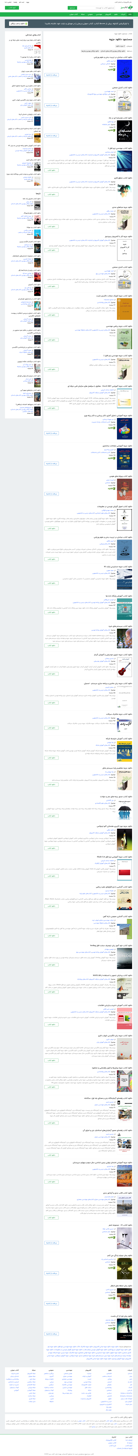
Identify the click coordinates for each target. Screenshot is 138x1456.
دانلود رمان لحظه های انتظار (121, 1286)
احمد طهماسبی (109, 91)
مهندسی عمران (67, 1376)
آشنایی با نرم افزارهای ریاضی (74, 899)
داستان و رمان (14, 1376)
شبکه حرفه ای (89, 754)
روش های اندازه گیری (81, 282)
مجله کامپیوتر (31, 1374)
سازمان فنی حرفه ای (105, 401)
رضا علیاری (110, 1166)
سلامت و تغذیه (49, 1388)
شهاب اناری (28, 103)
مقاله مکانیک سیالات (102, 723)
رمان (130, 1376)
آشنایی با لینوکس (84, 841)
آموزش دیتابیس (103, 608)
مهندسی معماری (67, 1379)
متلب (63, 899)
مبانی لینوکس (93, 838)
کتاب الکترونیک (111, 1440)
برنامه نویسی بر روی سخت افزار (58, 958)
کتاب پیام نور (97, 902)
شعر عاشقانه (106, 124)
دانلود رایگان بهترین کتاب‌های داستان (22, 204)
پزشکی (110, 1379)
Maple (47, 899)
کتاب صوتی (73, 14)
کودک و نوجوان (49, 1390)
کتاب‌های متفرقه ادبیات (26, 352)
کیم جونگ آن (27, 365)
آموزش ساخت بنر (54, 869)
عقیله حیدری (109, 891)
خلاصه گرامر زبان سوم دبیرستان (73, 1048)
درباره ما (129, 1443)
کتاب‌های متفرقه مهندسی (83, 330)
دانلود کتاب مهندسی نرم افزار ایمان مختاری (64, 163)
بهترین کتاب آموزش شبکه (65, 751)
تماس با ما (8, 2)
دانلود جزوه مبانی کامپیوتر (67, 246)
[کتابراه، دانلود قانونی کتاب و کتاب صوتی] (111, 70)
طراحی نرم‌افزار (93, 365)
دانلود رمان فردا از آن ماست (121, 1316)
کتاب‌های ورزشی (28, 381)
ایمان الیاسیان (109, 1197)
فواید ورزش (100, 552)
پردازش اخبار (100, 524)
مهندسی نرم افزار (96, 160)
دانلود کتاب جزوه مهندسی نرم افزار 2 (118, 355)
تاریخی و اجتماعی (13, 1382)
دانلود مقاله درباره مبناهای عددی (59, 219)
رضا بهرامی (110, 742)
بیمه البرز (58, 809)
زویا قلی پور (27, 288)
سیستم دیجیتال (74, 958)
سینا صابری (28, 134)
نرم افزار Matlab (61, 985)
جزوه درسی (81, 723)
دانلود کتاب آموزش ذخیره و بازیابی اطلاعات (115, 1005)
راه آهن (56, 929)
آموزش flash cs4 (95, 869)
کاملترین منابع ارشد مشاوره (85, 1083)
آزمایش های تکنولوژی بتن (101, 1113)
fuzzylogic (78, 187)
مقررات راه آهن (104, 929)
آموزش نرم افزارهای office (64, 401)
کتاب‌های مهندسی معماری (85, 1199)
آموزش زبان (128, 1402)
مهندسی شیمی (67, 1388)
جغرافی (109, 1385)
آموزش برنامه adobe (83, 869)
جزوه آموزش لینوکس (62, 1356)
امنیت (89, 1379)
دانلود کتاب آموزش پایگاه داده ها (119, 596)
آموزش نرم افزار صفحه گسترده (69, 398)
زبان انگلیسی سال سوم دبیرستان (82, 1053)
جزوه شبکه (52, 751)
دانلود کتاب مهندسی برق (71, 279)
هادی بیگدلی (27, 230)
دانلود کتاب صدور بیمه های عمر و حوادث (116, 796)
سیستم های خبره (67, 641)
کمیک (130, 1388)
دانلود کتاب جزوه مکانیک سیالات (119, 714)
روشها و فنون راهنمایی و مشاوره (83, 1077)
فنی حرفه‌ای (106, 94)
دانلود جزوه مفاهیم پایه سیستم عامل (117, 768)
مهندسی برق (68, 1382)
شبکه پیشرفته (99, 754)
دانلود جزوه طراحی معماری (86, 1353)
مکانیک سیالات (72, 723)
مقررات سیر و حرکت (92, 929)
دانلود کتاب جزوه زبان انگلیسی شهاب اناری (115, 1035)
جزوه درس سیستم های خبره (106, 641)
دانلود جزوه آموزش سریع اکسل (98, 404)
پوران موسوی (110, 1320)
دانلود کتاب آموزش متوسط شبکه (119, 738)
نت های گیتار (54, 667)
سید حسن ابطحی (26, 74)
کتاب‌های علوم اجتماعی (103, 513)
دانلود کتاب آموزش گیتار (101, 667)
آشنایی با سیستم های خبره (78, 638)
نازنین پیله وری (109, 450)
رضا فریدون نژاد (26, 46)
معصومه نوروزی (26, 163)
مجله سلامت (31, 1396)
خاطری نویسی (49, 521)
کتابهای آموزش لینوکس (55, 838)
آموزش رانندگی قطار (109, 931)
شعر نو (130, 1382)
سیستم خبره (57, 641)
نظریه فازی (55, 187)
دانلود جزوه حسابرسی (102, 579)
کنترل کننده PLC (110, 282)
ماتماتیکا (57, 899)
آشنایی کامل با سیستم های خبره (98, 638)
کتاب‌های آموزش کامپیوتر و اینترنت (99, 155)
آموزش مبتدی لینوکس (98, 841)
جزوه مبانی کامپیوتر (95, 246)
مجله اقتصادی (31, 1385)
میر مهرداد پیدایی (108, 419)
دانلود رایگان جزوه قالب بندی (106, 1213)
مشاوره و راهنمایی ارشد (102, 1083)
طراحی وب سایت (86, 1393)
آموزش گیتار (84, 667)
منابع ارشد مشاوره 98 (57, 1083)
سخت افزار (88, 1388)
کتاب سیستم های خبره (64, 636)
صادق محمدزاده (109, 300)
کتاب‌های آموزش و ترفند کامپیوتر (99, 393)
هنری (52, 1399)
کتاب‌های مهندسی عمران (102, 1105)
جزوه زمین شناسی (103, 1175)
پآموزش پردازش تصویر (73, 985)
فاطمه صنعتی (27, 177)
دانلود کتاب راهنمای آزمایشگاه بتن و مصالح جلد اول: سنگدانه (108, 1098)
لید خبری (64, 521)
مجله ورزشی (31, 1388)
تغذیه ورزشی (91, 552)
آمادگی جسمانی (105, 64)
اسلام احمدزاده (27, 149)
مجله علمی (32, 1393)
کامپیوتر (108, 14)
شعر (130, 1379)
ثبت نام (21, 2)
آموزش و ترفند (86, 1376)
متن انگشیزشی (89, 308)
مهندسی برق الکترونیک (94, 94)
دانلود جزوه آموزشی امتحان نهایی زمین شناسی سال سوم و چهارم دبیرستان (102, 1162)
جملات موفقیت (79, 308)
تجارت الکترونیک (86, 1385)
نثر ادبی (129, 1390)
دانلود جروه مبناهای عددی (122, 207)
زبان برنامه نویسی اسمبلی (57, 696)
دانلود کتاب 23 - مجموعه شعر (120, 1225)
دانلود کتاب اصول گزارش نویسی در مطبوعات (114, 506)
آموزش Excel (84, 398)
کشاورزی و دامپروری (106, 1404)
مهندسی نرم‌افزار (104, 365)
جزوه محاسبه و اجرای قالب (88, 1213)
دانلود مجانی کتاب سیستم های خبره (85, 641)
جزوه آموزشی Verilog (102, 958)
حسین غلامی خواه (108, 1229)
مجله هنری (32, 1399)
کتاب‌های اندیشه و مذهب (25, 76)
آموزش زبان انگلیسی (84, 1051)
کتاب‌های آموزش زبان (26, 105)
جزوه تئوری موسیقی (73, 667)
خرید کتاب (112, 1446)
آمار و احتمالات (105, 422)
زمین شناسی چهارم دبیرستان (106, 1177)
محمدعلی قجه (27, 393)
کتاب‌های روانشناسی (27, 304)
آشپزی (52, 1376)
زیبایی (52, 1382)
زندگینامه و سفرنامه (126, 1393)
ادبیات (123, 14)
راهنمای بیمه (66, 809)
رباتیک (106, 985)
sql (48, 608)
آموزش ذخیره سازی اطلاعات (80, 1017)
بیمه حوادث (74, 809)
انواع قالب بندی (71, 1208)
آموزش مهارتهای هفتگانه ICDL (99, 398)
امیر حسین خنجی (26, 117)
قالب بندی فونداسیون (84, 1208)
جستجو (72, 8)
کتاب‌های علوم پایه (86, 894)
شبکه (89, 1390)
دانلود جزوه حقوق (116, 1353)
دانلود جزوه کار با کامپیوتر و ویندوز (118, 236)
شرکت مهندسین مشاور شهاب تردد (103, 920)
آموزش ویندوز (53, 246)
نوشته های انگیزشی (58, 308)
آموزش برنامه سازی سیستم (87, 696)
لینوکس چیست (104, 838)
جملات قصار (102, 311)
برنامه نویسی (87, 1382)
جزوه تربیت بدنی (56, 552)
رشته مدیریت (96, 422)
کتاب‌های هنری (28, 48)
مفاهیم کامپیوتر (103, 780)
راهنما (15, 2)
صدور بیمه (101, 809)
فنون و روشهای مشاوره (65, 1077)
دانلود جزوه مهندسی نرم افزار (100, 163)
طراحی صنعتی (68, 1374)
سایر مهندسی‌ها (67, 1393)
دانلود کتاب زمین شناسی (88, 1175)
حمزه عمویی (110, 570)
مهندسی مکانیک (67, 1385)
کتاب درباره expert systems (100, 636)
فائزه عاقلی (110, 830)
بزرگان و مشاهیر (49, 1374)
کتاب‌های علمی (12, 76)
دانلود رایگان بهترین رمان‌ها (25, 62)
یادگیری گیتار (88, 669)
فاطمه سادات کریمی (107, 390)
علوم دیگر (109, 1410)
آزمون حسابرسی (67, 579)
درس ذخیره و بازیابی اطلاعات (61, 1017)
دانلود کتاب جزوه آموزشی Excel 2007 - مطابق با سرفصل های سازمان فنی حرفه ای (100, 386)
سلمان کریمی (109, 687)
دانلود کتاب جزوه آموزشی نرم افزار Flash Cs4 (114, 857)
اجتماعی (107, 483)
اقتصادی (109, 1374)
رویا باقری (111, 122)
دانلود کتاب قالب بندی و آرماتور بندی (117, 1193)
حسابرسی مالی (77, 579)
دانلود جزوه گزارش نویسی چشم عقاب (97, 519)
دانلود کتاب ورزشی (103, 549)
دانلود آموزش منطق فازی (101, 187)
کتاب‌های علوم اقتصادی (102, 803)
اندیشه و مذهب (107, 1376)
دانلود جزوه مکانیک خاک (85, 1347)
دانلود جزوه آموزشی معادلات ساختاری (117, 446)
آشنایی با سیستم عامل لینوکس (68, 841)
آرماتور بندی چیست (103, 1205)
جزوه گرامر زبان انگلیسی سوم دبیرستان (96, 1048)
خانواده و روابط (49, 1379)
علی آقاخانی (110, 800)
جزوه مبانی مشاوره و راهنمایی (76, 1080)
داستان (130, 1374)
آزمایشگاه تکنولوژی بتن (64, 1110)
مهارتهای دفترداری (79, 519)
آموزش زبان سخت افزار (88, 958)
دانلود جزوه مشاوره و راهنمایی (95, 1080)
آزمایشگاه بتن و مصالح (85, 1113)
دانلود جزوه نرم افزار (85, 163)
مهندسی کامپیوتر (92, 401)
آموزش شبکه (91, 751)
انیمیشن (99, 872)
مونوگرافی (57, 521)
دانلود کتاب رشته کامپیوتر (63, 160)
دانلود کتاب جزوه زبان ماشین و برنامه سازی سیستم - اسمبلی (108, 683)
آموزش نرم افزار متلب (97, 985)
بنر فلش (112, 872)
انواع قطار (99, 931)
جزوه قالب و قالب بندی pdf (54, 1211)
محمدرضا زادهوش (26, 302)
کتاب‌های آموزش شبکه (103, 745)
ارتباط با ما (129, 1440)
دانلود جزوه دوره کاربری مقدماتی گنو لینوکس (114, 826)
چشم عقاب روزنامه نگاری (65, 519)
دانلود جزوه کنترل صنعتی (88, 279)
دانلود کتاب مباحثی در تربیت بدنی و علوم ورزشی (113, 57)
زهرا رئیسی (28, 60)
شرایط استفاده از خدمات (124, 1448)
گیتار (90, 667)
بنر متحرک (106, 872)
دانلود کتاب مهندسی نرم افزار (81, 160)
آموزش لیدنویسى (110, 524)
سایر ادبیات (128, 1404)
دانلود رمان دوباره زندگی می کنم (119, 1255)
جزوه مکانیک (90, 723)
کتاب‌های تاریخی (12, 119)
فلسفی (109, 1396)
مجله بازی (32, 1379)
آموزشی (16, 1390)
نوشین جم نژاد (27, 273)
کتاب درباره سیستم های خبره (82, 636)
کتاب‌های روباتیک (82, 979)
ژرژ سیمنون (27, 245)
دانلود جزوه (105, 246)
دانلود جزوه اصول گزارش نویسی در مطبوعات (68, 1350)
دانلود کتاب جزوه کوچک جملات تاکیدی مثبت (114, 296)
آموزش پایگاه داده (92, 608)
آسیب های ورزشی (69, 549)
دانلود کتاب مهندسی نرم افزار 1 (120, 148)
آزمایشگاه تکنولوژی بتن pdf (57, 1142)
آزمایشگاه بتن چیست (92, 1110)
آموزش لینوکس (110, 841)
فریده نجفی (110, 480)
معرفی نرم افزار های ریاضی (84, 902)
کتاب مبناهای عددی (89, 219)
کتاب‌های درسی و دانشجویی (24, 91)
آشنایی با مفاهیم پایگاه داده (58, 608)
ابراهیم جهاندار (109, 949)
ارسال (93, 1427)
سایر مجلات (32, 1402)
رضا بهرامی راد (109, 772)
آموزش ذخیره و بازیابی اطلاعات (99, 1017)
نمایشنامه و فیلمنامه (126, 1396)
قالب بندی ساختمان (98, 1208)
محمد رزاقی (110, 211)
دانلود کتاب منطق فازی (123, 178)
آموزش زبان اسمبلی (72, 696)
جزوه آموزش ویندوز (82, 246)
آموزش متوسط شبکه (102, 751)
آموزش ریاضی (107, 902)
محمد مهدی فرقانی (108, 510)
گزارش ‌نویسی (94, 521)
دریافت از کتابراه (51, 75)
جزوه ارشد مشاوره (70, 1083)
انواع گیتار (62, 667)
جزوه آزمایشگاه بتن (79, 1110)
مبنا (107, 219)
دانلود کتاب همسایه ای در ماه (120, 118)
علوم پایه (109, 1407)
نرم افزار (106, 899)
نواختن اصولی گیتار (100, 669)
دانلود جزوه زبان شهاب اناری (100, 1051)
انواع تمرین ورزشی (57, 549)
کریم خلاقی (110, 61)
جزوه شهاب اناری (66, 1053)
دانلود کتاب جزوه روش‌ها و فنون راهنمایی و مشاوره (112, 1068)
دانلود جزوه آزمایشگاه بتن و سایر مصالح (72, 1116)
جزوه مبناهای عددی (76, 219)
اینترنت (89, 1374)
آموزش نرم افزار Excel (79, 401)
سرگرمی (51, 1385)
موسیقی (51, 1393)
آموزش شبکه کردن (80, 751)
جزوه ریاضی (71, 902)
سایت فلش (64, 869)
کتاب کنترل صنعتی (102, 279)
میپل (113, 902)
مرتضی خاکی (27, 89)
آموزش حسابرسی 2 (89, 579)
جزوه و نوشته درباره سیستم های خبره (57, 638)
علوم (116, 14)
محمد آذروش (27, 319)
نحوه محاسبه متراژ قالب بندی (94, 1211)
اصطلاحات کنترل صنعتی (55, 279)
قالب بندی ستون (60, 1208)
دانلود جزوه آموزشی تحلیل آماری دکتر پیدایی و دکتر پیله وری (108, 415)
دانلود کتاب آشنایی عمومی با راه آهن (117, 916)
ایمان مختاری (109, 152)
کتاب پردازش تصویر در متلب (92, 987)
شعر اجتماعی (106, 1232)
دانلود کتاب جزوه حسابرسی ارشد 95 (118, 566)
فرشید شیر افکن (108, 1009)
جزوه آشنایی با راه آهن (78, 929)
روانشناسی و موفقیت (12, 1379)
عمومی (90, 14)
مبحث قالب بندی (79, 1211)
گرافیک (89, 1396)
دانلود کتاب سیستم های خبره (120, 626)
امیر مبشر (28, 379)
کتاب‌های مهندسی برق (103, 274)
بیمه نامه (94, 809)
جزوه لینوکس (52, 841)
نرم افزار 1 (106, 160)
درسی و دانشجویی (106, 1402)
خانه (130, 14)
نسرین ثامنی (110, 1290)
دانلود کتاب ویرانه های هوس (120, 476)
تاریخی (109, 1382)
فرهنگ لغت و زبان (126, 1399)
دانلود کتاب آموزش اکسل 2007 (78, 404)
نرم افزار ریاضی (88, 899)
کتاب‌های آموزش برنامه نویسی (24, 151)
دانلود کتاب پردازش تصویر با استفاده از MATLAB (112, 975)
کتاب (115, 1424)
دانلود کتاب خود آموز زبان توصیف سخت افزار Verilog (111, 945)
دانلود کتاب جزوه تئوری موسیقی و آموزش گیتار (113, 654)
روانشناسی (108, 1388)
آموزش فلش (105, 869)
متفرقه (51, 1402)
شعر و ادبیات (15, 1374)
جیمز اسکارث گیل (26, 216)
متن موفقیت (70, 308)
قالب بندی (108, 1208)
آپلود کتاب (12, 8)
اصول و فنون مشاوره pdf (101, 1077)
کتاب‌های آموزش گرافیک (102, 863)
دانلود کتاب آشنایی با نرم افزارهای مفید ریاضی (114, 887)
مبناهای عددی (101, 219)
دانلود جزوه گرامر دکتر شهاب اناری (57, 1051)
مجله (83, 14)
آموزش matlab (85, 985)
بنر (47, 869)
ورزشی (51, 1396)
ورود (27, 2)
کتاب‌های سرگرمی (28, 411)
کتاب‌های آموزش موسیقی (102, 661)
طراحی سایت (72, 869)
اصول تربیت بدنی (68, 552)
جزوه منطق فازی (88, 187)
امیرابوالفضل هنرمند (25, 408)
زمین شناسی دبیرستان (72, 1175)
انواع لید (70, 521)
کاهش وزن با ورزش (80, 552)
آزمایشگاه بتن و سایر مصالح (94, 1116)
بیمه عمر (81, 809)
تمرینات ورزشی (81, 549)
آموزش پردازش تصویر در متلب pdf (55, 987)
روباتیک (69, 1390)
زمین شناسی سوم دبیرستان (55, 1175)
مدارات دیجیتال (106, 960)
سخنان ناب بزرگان (91, 311)
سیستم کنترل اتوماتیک (96, 282)
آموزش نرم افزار (98, 899)
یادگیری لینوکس (83, 838)
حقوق (110, 1399)
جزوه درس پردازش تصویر (74, 987)
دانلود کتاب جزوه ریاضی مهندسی (119, 326)
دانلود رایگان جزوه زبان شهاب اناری (104, 1053)
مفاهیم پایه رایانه (78, 780)
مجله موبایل (32, 1376)
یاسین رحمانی (109, 658)
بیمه (107, 809)
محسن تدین (110, 1102)
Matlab (52, 899)
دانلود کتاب (51, 170)
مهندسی (99, 14)
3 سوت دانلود (120, 46)
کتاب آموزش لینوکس (70, 838)
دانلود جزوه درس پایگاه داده (76, 608)
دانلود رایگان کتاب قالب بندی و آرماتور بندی (82, 1205)
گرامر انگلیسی (72, 1051)
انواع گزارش (77, 521)
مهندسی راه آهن (65, 929)
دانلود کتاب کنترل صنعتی (122, 87)
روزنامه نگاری (86, 521)
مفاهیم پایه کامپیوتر (91, 780)
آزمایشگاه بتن (104, 1110)
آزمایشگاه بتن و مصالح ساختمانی (66, 1113)
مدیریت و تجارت (14, 1385)
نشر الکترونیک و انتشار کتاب (123, 2)
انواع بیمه (88, 809)
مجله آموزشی (31, 1390)
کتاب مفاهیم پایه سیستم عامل (62, 780)
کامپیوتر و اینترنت (86, 1399)
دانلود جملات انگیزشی (102, 308)
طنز (131, 1385)
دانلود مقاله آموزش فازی (67, 187)
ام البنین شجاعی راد (107, 1259)
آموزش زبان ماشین (103, 696)
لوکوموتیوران (50, 929)
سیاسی (109, 1393)
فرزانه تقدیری (27, 259)
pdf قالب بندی (68, 1211)
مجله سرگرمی (31, 1382)
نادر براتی (28, 202)
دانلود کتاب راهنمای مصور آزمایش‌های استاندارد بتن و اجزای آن (107, 1130)
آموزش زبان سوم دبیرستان (100, 1056)
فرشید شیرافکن (109, 600)
